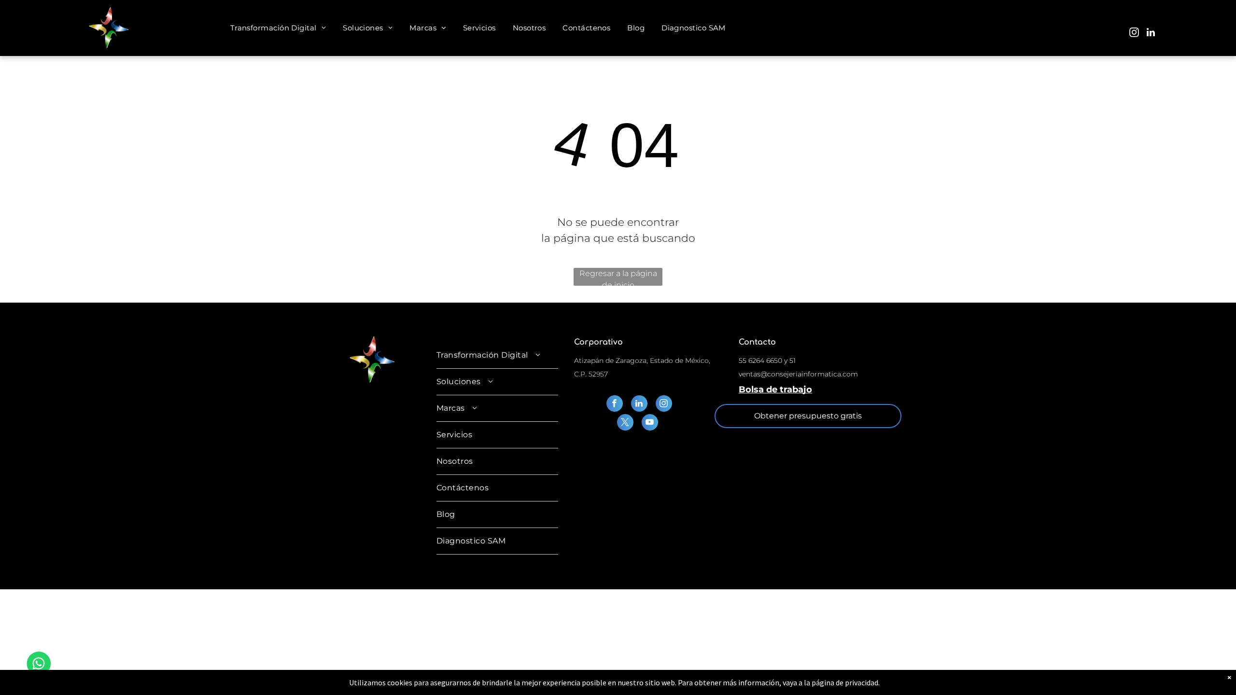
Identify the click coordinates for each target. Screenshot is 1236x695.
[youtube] (650, 423)
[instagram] (1134, 33)
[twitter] (625, 423)
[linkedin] (1150, 33)
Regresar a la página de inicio (618, 277)
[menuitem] (279, 28)
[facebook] (614, 404)
